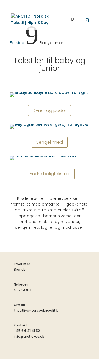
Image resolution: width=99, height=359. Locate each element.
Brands (20, 269)
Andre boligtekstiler (49, 174)
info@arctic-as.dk (29, 336)
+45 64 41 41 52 (27, 330)
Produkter (22, 264)
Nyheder (21, 284)
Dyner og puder (49, 110)
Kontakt (20, 325)
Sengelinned (49, 142)
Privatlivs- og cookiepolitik (36, 310)
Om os (19, 304)
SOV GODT (23, 290)
